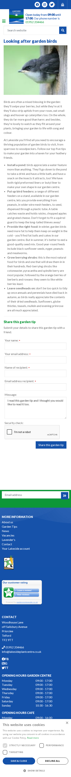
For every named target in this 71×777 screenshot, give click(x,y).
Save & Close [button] (19, 761)
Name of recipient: (17, 368)
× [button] (67, 723)
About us (7, 522)
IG (44, 4)
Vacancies (8, 535)
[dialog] (35, 748)
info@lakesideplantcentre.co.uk (21, 651)
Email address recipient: (20, 381)
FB (37, 4)
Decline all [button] (52, 761)
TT (52, 4)
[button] (35, 770)
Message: (11, 394)
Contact (7, 544)
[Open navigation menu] (6, 21)
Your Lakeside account (16, 548)
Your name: (12, 341)
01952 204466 (34, 22)
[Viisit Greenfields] (8, 562)
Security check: (14, 423)
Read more (33, 737)
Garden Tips (9, 526)
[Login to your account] (62, 4)
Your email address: (18, 354)
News (5, 531)
